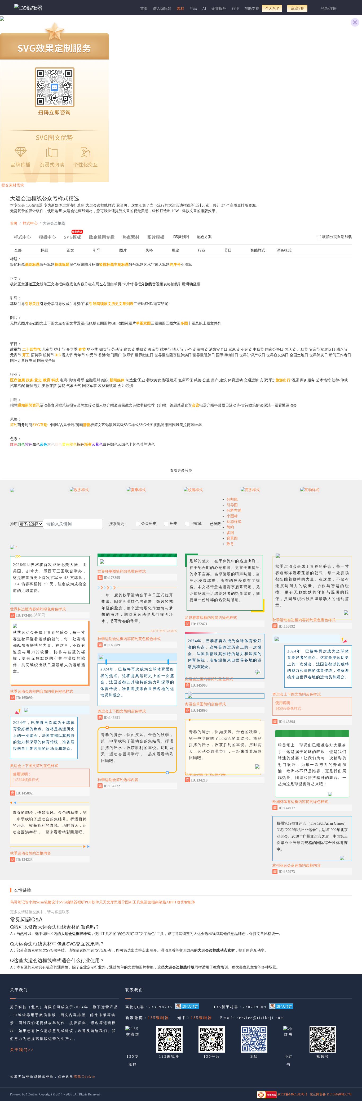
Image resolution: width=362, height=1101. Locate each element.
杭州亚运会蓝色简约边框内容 (296, 865)
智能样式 (257, 250)
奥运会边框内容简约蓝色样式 (209, 679)
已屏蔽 (215, 524)
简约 (230, 527)
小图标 (232, 516)
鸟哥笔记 (17, 902)
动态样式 (234, 522)
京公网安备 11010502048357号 (331, 1094)
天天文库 (106, 902)
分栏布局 (234, 511)
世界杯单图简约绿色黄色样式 (122, 571)
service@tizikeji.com (260, 1018)
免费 (173, 524)
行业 (235, 9)
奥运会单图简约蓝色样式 (205, 704)
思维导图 (121, 902)
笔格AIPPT (168, 902)
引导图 (232, 505)
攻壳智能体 (186, 902)
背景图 (232, 538)
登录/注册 (329, 9)
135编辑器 (158, 1018)
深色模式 (284, 250)
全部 (18, 250)
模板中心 (47, 237)
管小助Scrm (34, 902)
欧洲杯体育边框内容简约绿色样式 (300, 802)
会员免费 (148, 524)
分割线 (232, 499)
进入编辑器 (162, 9)
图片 (123, 250)
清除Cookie (84, 1077)
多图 (230, 533)
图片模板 (155, 237)
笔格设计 (51, 902)
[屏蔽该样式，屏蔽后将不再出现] (84, 615)
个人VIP (272, 8)
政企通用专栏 (101, 237)
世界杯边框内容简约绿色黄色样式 (38, 609)
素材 (180, 9)
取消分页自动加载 (337, 237)
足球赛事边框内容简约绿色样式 (211, 618)
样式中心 (30, 223)
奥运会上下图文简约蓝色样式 (34, 766)
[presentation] (180, 237)
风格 (149, 250)
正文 (70, 250)
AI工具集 (136, 902)
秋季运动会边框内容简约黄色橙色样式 (41, 691)
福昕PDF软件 (88, 902)
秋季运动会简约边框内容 (30, 853)
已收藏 (196, 524)
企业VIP (297, 8)
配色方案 (204, 237)
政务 (230, 544)
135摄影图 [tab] (180, 237)
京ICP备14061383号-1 (292, 1094)
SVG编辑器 (68, 902)
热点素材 (130, 237)
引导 (96, 250)
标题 (44, 250)
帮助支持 (251, 9)
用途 (175, 250)
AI (204, 9)
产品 (193, 9)
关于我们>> (22, 1050)
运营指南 (151, 902)
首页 (144, 9)
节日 (228, 250)
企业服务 (218, 9)
